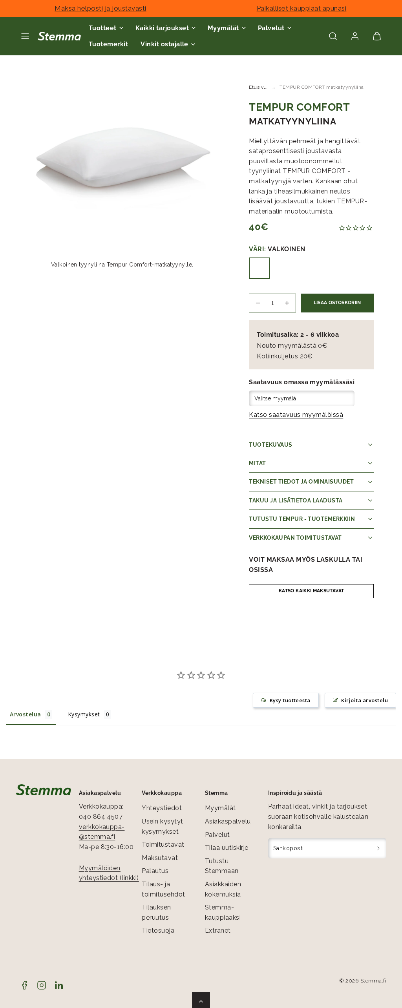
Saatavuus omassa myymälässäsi (301, 382)
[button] (25, 36)
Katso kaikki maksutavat (311, 590)
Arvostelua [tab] (25, 714)
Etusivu (258, 87)
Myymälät (220, 808)
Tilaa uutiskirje (227, 847)
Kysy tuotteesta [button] (290, 700)
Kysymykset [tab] (84, 714)
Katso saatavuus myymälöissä (296, 414)
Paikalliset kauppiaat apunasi (302, 8)
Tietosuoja (158, 930)
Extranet (218, 930)
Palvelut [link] (271, 28)
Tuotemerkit (108, 44)
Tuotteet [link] (103, 28)
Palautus (155, 871)
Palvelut (217, 834)
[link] (354, 36)
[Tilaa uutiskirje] (378, 848)
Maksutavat (160, 858)
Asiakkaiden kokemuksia (223, 889)
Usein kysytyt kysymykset (162, 826)
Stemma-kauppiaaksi (223, 912)
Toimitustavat (163, 844)
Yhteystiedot (162, 808)
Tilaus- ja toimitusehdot (163, 889)
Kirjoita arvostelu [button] (364, 700)
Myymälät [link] (223, 28)
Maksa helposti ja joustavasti (100, 8)
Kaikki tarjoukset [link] (162, 28)
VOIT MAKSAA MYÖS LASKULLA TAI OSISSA (305, 564)
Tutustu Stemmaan (222, 866)
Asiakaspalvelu (228, 821)
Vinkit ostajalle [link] (164, 44)
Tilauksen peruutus (156, 912)
